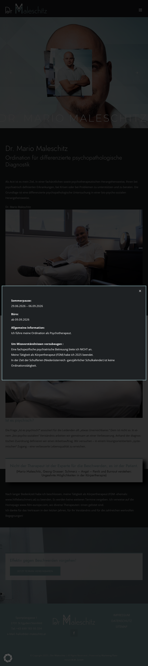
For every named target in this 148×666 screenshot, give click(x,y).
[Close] (140, 291)
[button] (8, 658)
